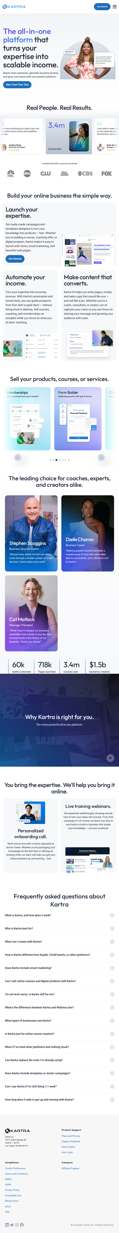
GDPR (8, 1185)
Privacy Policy (12, 1190)
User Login (67, 1152)
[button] (50, 460)
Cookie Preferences (15, 1168)
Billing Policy (11, 1201)
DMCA (8, 1179)
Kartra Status (68, 1147)
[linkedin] (7, 1225)
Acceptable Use (13, 1195)
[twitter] (12, 1225)
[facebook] (22, 1225)
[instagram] (17, 1225)
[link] (27, 418)
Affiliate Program (70, 1168)
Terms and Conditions (16, 1174)
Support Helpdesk (71, 1141)
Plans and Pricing (70, 1136)
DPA (7, 1212)
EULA (8, 1206)
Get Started (102, 6)
